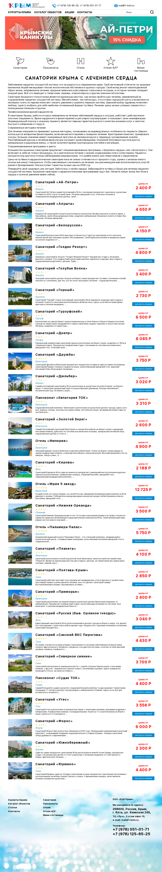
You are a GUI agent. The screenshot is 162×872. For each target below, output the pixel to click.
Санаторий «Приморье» (57, 592)
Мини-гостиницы (53, 815)
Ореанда (40, 512)
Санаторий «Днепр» (53, 333)
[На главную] (26, 5)
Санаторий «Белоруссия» (59, 225)
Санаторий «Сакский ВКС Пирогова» (69, 635)
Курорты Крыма (19, 12)
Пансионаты (50, 803)
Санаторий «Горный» (55, 290)
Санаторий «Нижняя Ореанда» (63, 505)
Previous (12, 33)
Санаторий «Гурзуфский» (58, 311)
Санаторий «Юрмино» (55, 764)
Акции (69, 12)
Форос (39, 728)
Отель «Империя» (51, 441)
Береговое (41, 491)
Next (149, 33)
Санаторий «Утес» (52, 699)
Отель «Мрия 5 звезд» (55, 484)
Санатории (49, 800)
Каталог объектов (48, 12)
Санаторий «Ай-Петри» (57, 182)
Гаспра (39, 340)
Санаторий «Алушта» (55, 204)
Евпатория (41, 361)
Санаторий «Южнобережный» (62, 742)
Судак (38, 685)
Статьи (12, 807)
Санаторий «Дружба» (55, 354)
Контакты (84, 12)
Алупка (39, 749)
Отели (46, 807)
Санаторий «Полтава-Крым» (61, 570)
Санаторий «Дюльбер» (56, 376)
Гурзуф (39, 318)
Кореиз (39, 189)
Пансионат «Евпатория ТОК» (61, 398)
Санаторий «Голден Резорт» (61, 247)
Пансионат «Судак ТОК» (57, 678)
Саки (38, 577)
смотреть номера (143, 196)
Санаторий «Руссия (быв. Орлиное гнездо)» (75, 613)
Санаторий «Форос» (54, 721)
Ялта (37, 469)
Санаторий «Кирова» (54, 462)
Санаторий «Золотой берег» (61, 419)
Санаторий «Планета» (55, 548)
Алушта (39, 210)
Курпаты (40, 297)
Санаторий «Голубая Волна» (61, 268)
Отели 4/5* (49, 811)
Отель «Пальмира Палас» (58, 527)
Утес (37, 706)
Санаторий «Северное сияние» (63, 656)
